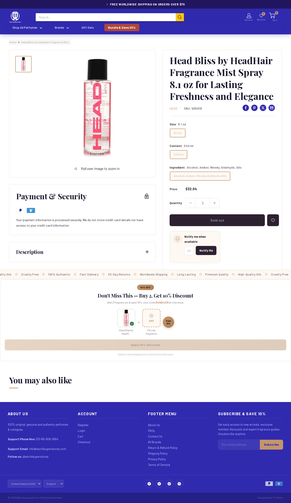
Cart (80, 436)
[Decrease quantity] (190, 203)
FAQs (151, 430)
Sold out (217, 220)
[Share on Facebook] (246, 108)
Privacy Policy (157, 459)
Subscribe (271, 444)
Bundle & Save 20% (122, 27)
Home (13, 42)
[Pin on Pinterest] (254, 108)
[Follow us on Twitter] (159, 484)
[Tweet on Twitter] (263, 108)
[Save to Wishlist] (273, 220)
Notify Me (206, 250)
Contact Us (155, 436)
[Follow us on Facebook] (149, 484)
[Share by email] (271, 108)
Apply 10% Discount (145, 345)
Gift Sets (88, 27)
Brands (59, 27)
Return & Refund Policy (163, 448)
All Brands (154, 442)
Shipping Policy (158, 453)
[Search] (180, 17)
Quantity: (176, 203)
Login (81, 430)
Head (173, 108)
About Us (154, 425)
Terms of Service (159, 465)
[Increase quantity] (214, 203)
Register (83, 425)
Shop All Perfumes (25, 27)
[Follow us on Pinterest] (179, 484)
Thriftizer (278, 497)
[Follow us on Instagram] (169, 484)
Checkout (84, 442)
